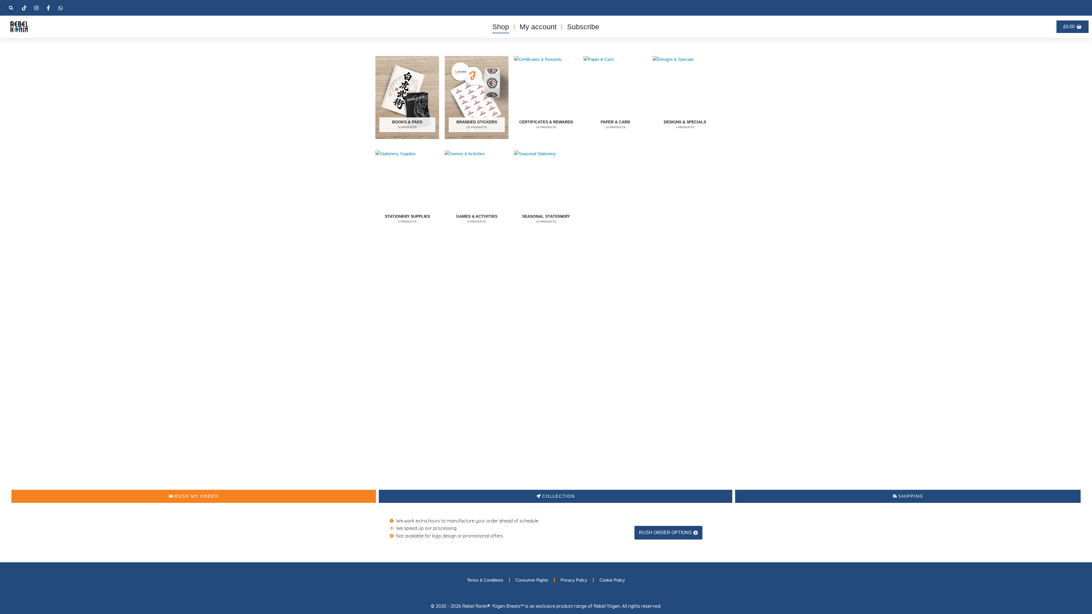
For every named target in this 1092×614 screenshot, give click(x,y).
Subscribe (583, 27)
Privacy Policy (574, 580)
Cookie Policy (612, 580)
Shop (500, 27)
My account (538, 27)
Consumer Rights (532, 580)
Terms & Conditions (485, 580)
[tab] (193, 496)
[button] (11, 7)
